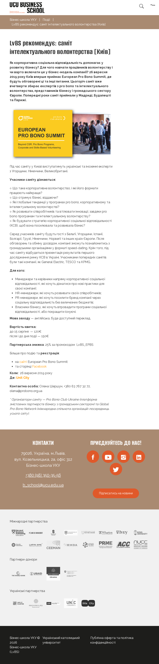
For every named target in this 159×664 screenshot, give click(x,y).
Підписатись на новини (116, 493)
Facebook (39, 366)
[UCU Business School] (27, 7)
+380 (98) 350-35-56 (43, 475)
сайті (23, 362)
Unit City (22, 378)
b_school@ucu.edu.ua (43, 485)
